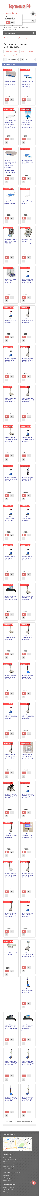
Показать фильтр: (10, 64)
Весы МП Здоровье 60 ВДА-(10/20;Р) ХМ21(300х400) (27, 1098)
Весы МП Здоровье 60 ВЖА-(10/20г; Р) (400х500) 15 (27, 914)
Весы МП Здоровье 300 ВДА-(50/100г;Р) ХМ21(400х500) (27, 1062)
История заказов (9, 1191)
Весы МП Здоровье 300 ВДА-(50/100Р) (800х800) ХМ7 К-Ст (27, 756)
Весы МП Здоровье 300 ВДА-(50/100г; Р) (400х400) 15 (10, 716)
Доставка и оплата (10, 1159)
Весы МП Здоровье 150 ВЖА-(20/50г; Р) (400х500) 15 (27, 439)
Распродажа (8, 1178)
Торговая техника (12, 38)
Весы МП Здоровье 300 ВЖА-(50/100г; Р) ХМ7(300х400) (11, 1098)
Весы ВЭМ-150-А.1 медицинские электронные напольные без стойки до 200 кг (27, 84)
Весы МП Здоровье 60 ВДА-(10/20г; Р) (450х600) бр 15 (27, 875)
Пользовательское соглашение (14, 1164)
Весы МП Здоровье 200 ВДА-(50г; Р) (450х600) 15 (27, 558)
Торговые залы (9, 1168)
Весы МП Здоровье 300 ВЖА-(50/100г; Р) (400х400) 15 (28, 795)
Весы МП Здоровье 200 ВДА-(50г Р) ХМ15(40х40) (10, 518)
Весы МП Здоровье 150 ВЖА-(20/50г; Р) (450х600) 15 (10, 479)
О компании (24, 27)
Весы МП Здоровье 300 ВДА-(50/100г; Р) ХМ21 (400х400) (10, 1062)
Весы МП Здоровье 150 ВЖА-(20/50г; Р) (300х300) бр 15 (27, 399)
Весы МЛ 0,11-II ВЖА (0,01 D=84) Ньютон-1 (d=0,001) (27, 241)
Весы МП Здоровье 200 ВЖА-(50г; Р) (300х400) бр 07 (27, 597)
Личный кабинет (9, 1187)
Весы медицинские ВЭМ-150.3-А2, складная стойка (10, 201)
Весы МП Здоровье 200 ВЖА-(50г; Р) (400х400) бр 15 (27, 637)
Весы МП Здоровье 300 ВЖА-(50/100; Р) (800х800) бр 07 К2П (10, 795)
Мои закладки (8, 1189)
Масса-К (30, 51)
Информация (8, 1180)
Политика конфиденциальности (14, 1161)
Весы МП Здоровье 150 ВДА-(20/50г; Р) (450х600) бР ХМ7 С (27, 954)
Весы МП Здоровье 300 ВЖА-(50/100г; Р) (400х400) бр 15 (11, 835)
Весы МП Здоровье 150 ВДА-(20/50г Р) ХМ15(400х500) (27, 280)
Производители (9, 1166)
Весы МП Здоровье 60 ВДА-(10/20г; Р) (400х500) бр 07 (10, 875)
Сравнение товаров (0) (10, 55)
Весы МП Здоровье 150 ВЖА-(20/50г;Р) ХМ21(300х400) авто (10, 1026)
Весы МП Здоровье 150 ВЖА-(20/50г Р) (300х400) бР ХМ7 (10, 399)
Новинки (7, 1175)
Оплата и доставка (11, 27)
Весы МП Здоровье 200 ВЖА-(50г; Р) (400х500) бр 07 (10, 677)
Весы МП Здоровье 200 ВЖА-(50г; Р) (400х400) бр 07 (10, 637)
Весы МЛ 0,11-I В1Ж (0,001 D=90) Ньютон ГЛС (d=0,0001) (10, 241)
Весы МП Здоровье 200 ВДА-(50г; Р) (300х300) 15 (27, 518)
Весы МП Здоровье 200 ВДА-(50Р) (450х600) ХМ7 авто (10, 597)
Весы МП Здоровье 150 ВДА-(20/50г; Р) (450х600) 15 (10, 360)
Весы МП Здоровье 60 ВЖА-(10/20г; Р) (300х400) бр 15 (10, 914)
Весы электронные (25, 38)
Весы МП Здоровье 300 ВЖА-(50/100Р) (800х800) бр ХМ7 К (27, 835)
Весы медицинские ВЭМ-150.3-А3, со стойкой (27, 201)
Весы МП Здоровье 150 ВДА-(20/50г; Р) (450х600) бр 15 (27, 360)
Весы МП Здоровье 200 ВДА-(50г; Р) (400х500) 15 (10, 558)
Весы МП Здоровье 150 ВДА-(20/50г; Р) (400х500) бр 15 (27, 320)
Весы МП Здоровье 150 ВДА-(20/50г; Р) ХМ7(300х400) (27, 990)
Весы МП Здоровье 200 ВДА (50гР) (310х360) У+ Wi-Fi (27, 479)
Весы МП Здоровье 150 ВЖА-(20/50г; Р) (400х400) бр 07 (10, 439)
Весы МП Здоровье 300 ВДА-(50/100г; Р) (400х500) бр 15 (10, 756)
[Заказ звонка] (34, 1183)
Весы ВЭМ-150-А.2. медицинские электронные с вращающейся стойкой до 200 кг (10, 124)
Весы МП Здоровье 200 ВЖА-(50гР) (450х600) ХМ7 (27, 677)
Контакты (8, 29)
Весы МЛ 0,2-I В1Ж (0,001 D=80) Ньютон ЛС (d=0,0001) (10, 280)
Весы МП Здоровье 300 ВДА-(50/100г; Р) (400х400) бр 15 (27, 716)
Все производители (11, 51)
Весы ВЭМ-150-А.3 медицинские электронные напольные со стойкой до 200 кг (27, 124)
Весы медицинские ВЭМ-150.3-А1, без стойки (27, 162)
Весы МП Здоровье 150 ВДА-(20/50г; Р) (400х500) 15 (10, 320)
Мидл (22, 51)
